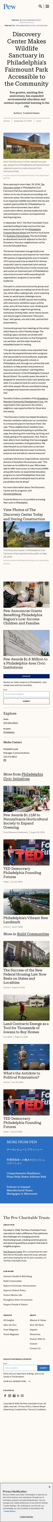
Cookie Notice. (10, 1511)
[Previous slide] (5, 534)
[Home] (26, 1217)
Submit (26, 701)
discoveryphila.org (12, 493)
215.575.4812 (10, 756)
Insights (7, 1315)
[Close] (49, 1487)
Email (5, 689)
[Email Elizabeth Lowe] (4, 760)
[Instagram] (9, 1395)
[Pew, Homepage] (9, 6)
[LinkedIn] (14, 1395)
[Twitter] (18, 1396)
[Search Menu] (40, 6)
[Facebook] (5, 1395)
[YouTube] (22, 1395)
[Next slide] (47, 534)
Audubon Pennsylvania (18, 235)
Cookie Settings (26, 1517)
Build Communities (33, 934)
